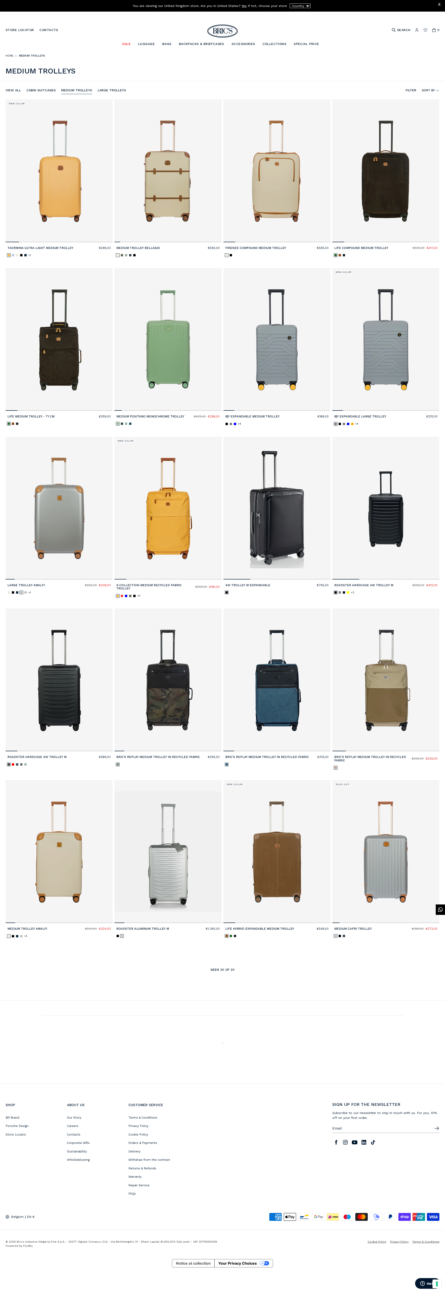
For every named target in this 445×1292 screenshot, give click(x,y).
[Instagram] (345, 1142)
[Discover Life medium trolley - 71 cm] (59, 339)
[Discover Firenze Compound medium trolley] (277, 170)
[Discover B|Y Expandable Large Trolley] (385, 339)
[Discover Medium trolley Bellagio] (168, 170)
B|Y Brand (12, 1117)
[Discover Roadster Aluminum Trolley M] (168, 851)
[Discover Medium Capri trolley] (385, 851)
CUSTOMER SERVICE (145, 1105)
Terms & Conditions (142, 1117)
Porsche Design (17, 1126)
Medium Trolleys (76, 90)
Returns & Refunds (142, 1168)
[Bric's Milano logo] (222, 31)
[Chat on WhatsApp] (440, 909)
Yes (244, 6)
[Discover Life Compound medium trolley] (385, 170)
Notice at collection (193, 1263)
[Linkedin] (364, 1142)
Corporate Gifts (78, 1143)
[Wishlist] (425, 30)
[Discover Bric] (168, 679)
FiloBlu (28, 1245)
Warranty (135, 1176)
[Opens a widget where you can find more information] (427, 1284)
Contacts (73, 1134)
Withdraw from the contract (149, 1160)
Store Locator (16, 1134)
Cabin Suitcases (41, 90)
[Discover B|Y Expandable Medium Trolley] (277, 339)
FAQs (132, 1193)
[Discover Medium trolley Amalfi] (59, 851)
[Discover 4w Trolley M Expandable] (277, 508)
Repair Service (138, 1185)
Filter (411, 90)
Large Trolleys (112, 90)
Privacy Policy (138, 1126)
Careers (72, 1126)
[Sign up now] (436, 1128)
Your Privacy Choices (237, 1263)
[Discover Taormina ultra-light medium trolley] (59, 170)
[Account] (416, 30)
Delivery (134, 1151)
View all (13, 90)
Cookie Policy (138, 1134)
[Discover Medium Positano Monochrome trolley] (168, 339)
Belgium (17, 1217)
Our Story (74, 1117)
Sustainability (77, 1151)
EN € (31, 1217)
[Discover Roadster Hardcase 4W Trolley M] (385, 508)
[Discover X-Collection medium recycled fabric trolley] (168, 508)
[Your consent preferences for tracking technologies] (436, 1283)
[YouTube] (354, 1142)
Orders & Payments (142, 1143)
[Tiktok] (373, 1142)
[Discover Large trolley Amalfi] (59, 508)
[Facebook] (336, 1142)
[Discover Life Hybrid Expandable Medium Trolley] (277, 851)
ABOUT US (76, 1105)
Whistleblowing (78, 1160)
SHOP (10, 1105)
